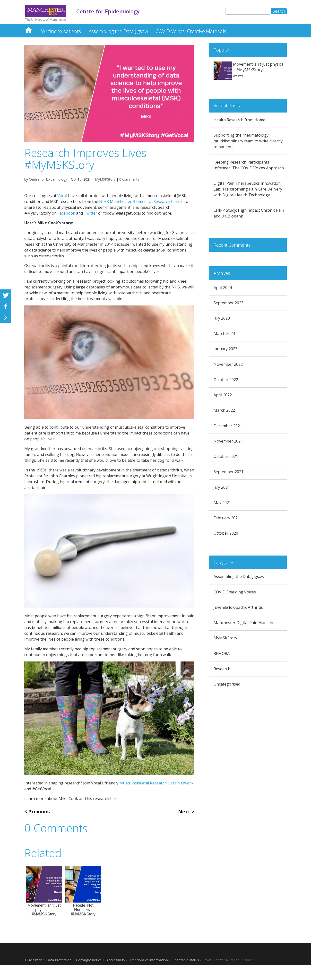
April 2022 (223, 395)
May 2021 (222, 502)
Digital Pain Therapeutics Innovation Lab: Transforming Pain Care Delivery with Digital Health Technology (248, 189)
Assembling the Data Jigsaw (118, 31)
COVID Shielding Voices (235, 592)
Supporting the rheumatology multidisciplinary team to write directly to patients (248, 140)
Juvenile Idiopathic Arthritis (238, 607)
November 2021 (228, 441)
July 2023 (222, 318)
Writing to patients (61, 31)
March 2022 (224, 410)
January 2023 (225, 348)
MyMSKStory (105, 179)
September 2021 (228, 471)
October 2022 (226, 379)
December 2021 (228, 425)
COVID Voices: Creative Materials (191, 31)
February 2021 (227, 518)
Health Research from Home (239, 119)
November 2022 (228, 364)
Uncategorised (227, 684)
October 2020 (226, 533)
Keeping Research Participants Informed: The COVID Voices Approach (249, 165)
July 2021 (222, 487)
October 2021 (226, 456)
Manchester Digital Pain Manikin (243, 622)
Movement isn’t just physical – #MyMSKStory (259, 67)
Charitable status (186, 960)
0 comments (129, 179)
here (114, 798)
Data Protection (58, 960)
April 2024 (223, 287)
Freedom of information (149, 960)
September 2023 (228, 302)
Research (222, 668)
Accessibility (115, 960)
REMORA (222, 653)
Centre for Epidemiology (28, 29)
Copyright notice (89, 960)
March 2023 (224, 333)
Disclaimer (33, 960)
